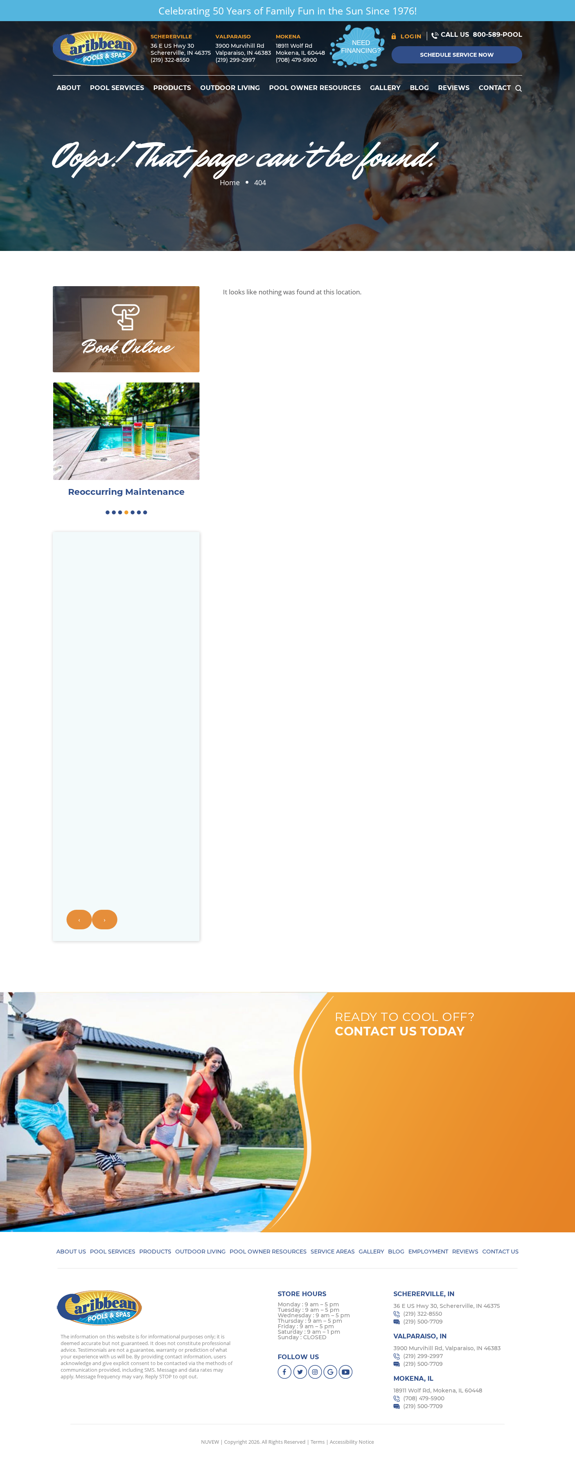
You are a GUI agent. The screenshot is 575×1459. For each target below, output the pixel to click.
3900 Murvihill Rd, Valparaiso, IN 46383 (447, 1348)
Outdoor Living (230, 88)
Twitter (300, 1372)
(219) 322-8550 (170, 59)
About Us (71, 1251)
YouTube (346, 1372)
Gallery (385, 88)
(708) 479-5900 (296, 59)
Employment (428, 1251)
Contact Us (500, 1251)
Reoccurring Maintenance (126, 492)
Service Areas (333, 1251)
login (411, 36)
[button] (108, 512)
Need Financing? (361, 46)
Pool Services (117, 88)
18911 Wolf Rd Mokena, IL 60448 (300, 49)
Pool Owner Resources (315, 88)
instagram (315, 1372)
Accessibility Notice (352, 1441)
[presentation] (79, 919)
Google (330, 1372)
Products (172, 88)
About (69, 88)
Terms (318, 1441)
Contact (495, 88)
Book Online (126, 347)
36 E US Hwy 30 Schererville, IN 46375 (181, 49)
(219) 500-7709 (423, 1321)
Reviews (453, 88)
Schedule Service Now (457, 54)
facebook (285, 1372)
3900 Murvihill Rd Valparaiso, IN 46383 (243, 49)
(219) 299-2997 (235, 59)
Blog (419, 88)
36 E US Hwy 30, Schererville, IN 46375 (447, 1305)
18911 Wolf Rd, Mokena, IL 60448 (438, 1390)
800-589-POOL (497, 34)
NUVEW (210, 1441)
